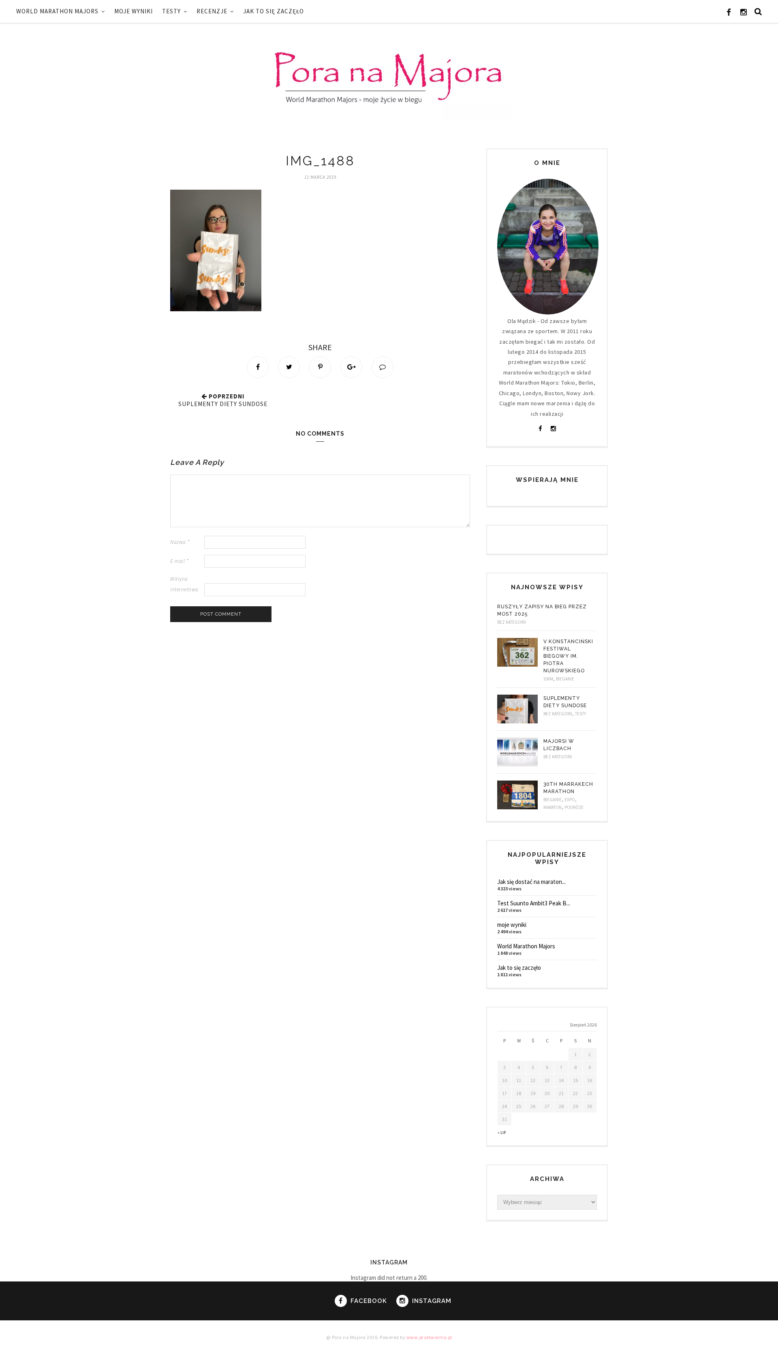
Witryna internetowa (184, 584)
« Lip (502, 1132)
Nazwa (180, 542)
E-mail (179, 561)
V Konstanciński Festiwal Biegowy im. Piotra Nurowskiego (568, 656)
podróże (574, 807)
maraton (552, 807)
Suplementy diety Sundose (222, 404)
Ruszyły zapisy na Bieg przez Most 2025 (542, 610)
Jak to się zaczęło (273, 11)
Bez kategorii (511, 622)
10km (548, 679)
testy (171, 11)
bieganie (565, 679)
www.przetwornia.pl (429, 1337)
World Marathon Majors (57, 11)
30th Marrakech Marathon (568, 787)
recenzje (212, 11)
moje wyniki (133, 11)
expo (569, 799)
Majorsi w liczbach (558, 744)
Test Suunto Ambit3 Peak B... (533, 903)
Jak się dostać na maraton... (531, 882)
